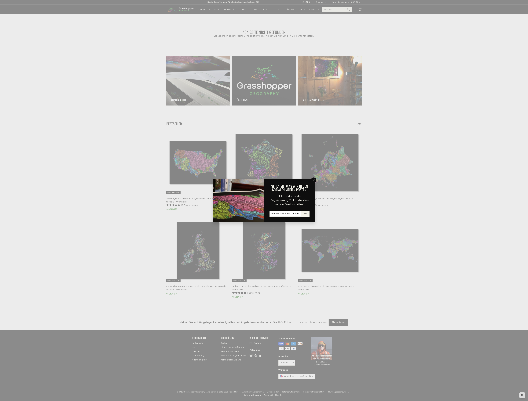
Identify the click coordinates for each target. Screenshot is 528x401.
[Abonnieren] (305, 214)
